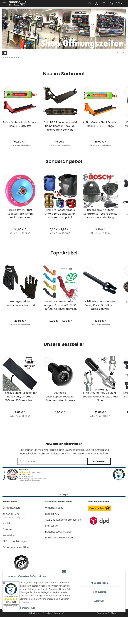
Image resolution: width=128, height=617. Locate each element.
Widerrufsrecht (54, 507)
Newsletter (8, 535)
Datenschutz (28, 607)
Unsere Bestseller (64, 344)
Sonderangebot (64, 161)
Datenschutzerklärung (77, 449)
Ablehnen (99, 600)
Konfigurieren (99, 591)
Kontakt (6, 523)
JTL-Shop (111, 613)
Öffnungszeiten (11, 507)
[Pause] (4, 53)
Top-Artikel (64, 253)
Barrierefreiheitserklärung (59, 537)
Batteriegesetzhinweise (58, 531)
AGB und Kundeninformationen (63, 519)
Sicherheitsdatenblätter (15, 547)
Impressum (51, 525)
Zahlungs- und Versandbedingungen (14, 515)
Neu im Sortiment (64, 74)
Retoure (7, 529)
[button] (91, 3)
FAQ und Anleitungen (14, 541)
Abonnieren (99, 461)
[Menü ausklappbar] (4, 2)
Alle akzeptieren (99, 582)
